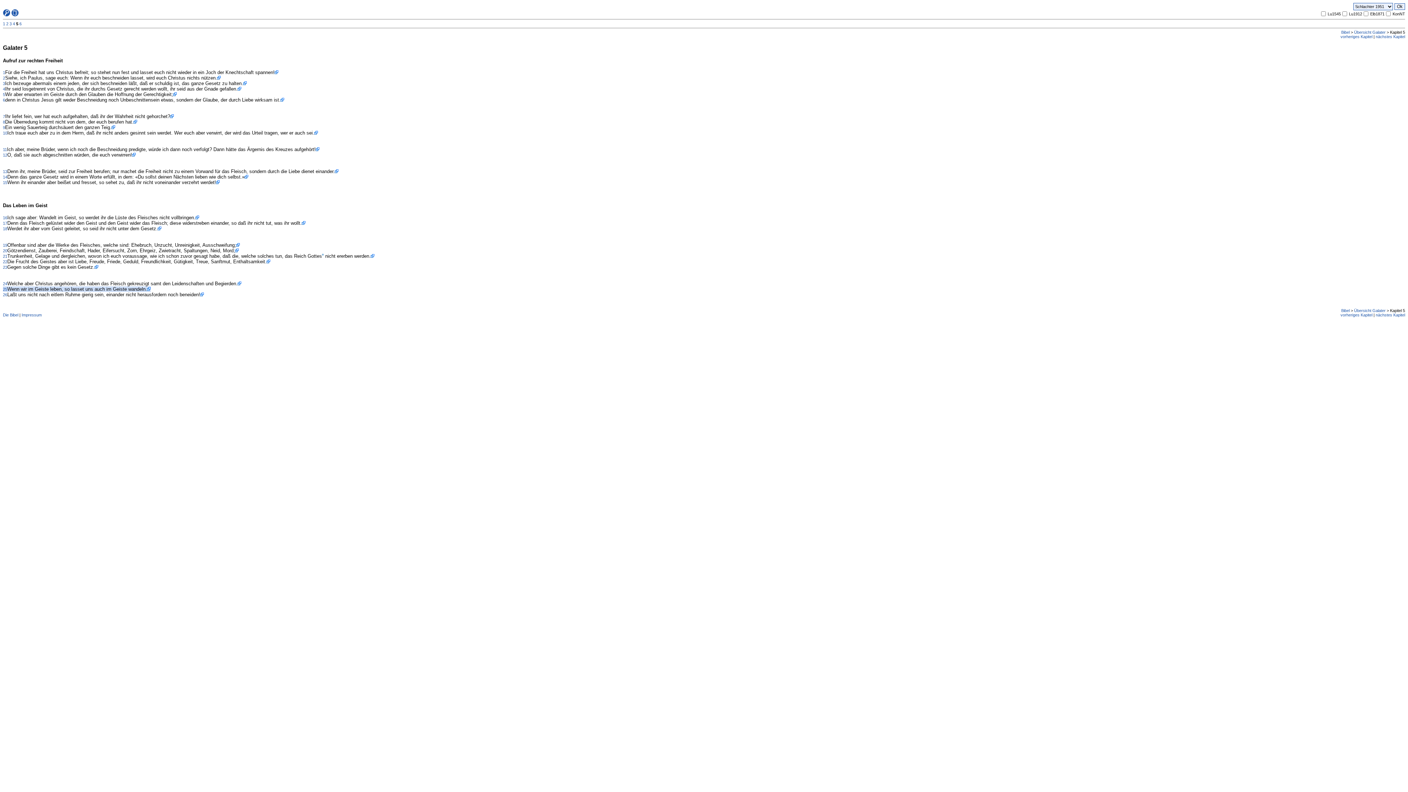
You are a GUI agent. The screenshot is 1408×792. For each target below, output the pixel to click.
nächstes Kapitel (1390, 36)
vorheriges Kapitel (1356, 36)
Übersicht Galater (1370, 32)
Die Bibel (10, 315)
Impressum (32, 315)
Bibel (1345, 32)
